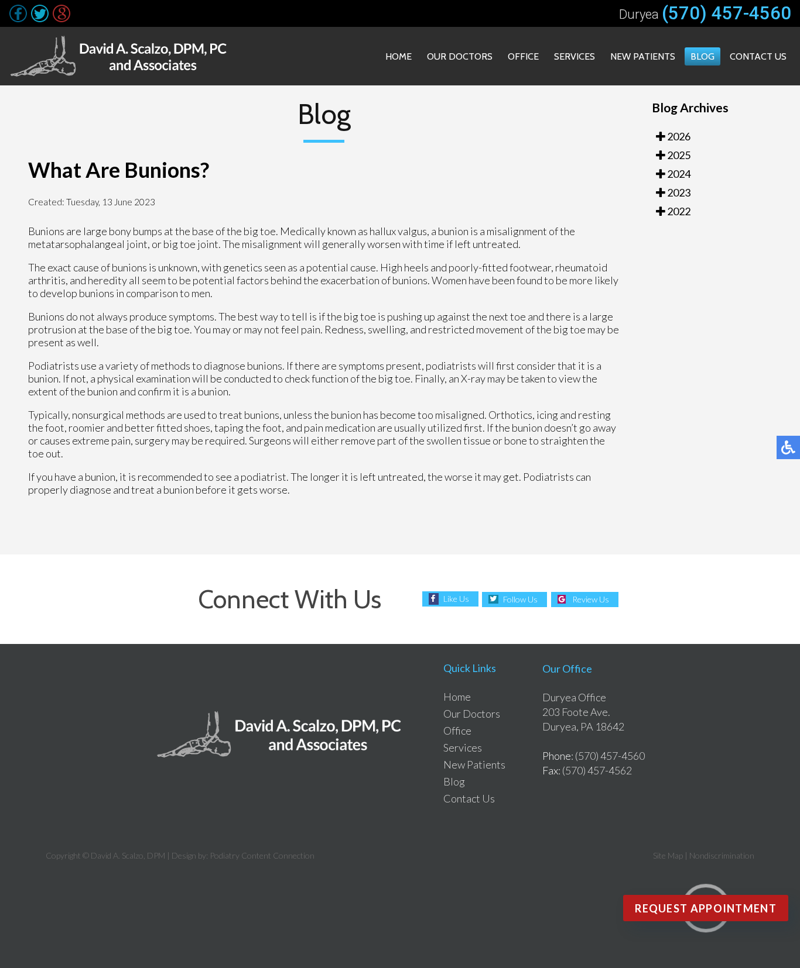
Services (574, 56)
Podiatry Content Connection (262, 855)
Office (523, 56)
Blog (702, 56)
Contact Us (758, 56)
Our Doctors (460, 56)
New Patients (642, 56)
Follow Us (520, 599)
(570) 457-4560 (726, 13)
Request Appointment (706, 908)
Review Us (590, 599)
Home (398, 56)
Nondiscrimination (721, 855)
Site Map (668, 855)
